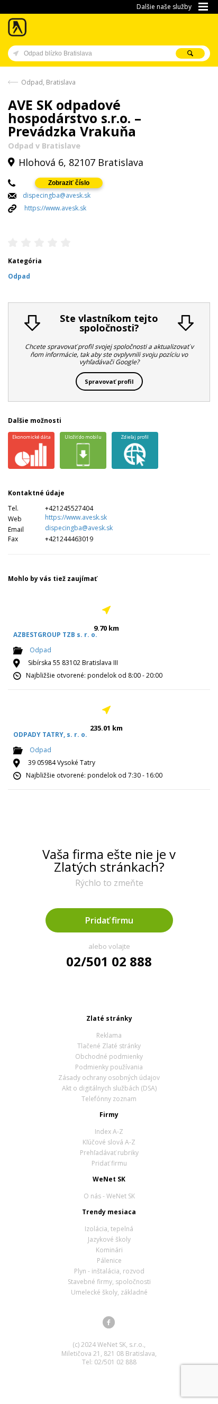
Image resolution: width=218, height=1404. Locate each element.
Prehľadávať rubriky (109, 1152)
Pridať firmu (109, 920)
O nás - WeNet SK (109, 1195)
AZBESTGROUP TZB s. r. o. (55, 634)
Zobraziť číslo (68, 183)
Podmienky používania (109, 1067)
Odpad (40, 649)
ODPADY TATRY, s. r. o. (50, 734)
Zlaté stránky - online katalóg (18, 27)
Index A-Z (109, 1131)
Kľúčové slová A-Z (109, 1142)
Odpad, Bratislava (48, 82)
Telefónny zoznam (109, 1098)
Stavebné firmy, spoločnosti (109, 1281)
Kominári (109, 1249)
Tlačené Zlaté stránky (109, 1045)
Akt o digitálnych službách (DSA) (109, 1088)
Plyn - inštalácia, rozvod (109, 1271)
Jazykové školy (109, 1239)
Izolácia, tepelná (109, 1228)
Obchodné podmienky (109, 1056)
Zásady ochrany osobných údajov (109, 1077)
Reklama (109, 1035)
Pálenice (109, 1260)
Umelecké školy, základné (109, 1292)
